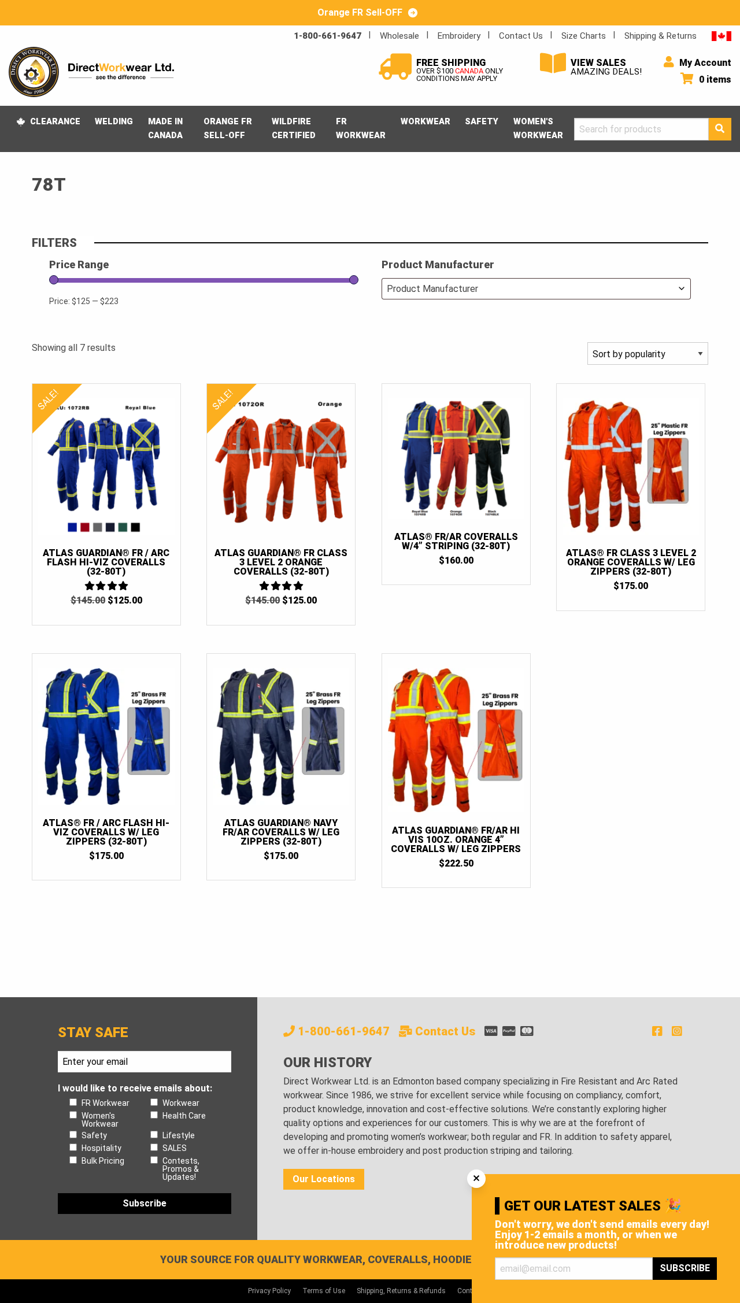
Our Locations (324, 1179)
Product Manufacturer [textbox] (432, 288)
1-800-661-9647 (327, 36)
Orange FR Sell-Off (228, 128)
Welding (114, 121)
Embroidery (459, 36)
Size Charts (583, 36)
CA (721, 35)
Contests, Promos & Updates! (180, 1169)
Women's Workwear (538, 128)
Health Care (184, 1116)
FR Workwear (361, 128)
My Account (704, 62)
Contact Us (521, 36)
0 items (714, 79)
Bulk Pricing (103, 1161)
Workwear (425, 121)
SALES (174, 1148)
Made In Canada (165, 128)
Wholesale (399, 36)
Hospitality (101, 1148)
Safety (481, 121)
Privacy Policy (269, 1291)
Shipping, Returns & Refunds (401, 1291)
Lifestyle (178, 1135)
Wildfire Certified (294, 128)
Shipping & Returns (660, 36)
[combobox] (536, 288)
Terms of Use (323, 1291)
